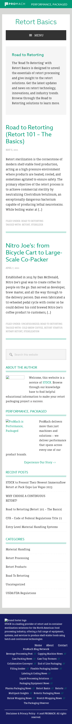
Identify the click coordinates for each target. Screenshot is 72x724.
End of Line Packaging (49, 663)
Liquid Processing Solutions (34, 678)
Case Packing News (22, 658)
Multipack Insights (19, 693)
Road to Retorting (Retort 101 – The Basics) (29, 134)
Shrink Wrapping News (19, 698)
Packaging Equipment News (34, 683)
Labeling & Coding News (34, 673)
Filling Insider (17, 668)
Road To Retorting (32, 221)
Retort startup (53, 327)
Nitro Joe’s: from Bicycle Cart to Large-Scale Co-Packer (34, 253)
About (50, 645)
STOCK (47, 382)
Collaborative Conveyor (20, 663)
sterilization (31, 331)
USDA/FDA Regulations (21, 593)
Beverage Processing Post (19, 653)
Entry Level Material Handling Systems (32, 526)
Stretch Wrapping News (49, 698)
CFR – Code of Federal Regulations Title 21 (34, 518)
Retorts (59, 688)
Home (38, 645)
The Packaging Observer (36, 703)
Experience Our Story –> (31, 462)
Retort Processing (17, 558)
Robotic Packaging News (47, 693)
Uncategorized (30, 324)
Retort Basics (36, 22)
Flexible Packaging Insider (44, 668)
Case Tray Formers (46, 658)
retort (26, 224)
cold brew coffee (32, 327)
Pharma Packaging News (18, 688)
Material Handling (18, 549)
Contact (62, 645)
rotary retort (14, 331)
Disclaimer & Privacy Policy (20, 713)
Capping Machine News (50, 653)
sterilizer (37, 224)
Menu (38, 35)
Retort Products (16, 566)
